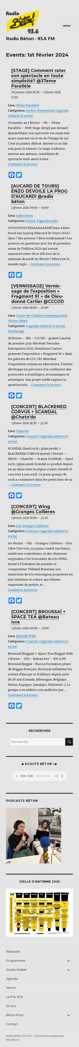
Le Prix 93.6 (14, 997)
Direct (30, 221)
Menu (67, 25)
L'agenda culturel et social (45, 326)
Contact (12, 1024)
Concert (32, 436)
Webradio (13, 951)
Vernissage (16, 331)
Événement (45, 110)
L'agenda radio (47, 221)
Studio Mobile (16, 969)
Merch (11, 988)
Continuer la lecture (23, 164)
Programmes (15, 960)
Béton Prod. (15, 1015)
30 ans (11, 1006)
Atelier (31, 110)
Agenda (12, 979)
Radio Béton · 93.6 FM (30, 38)
